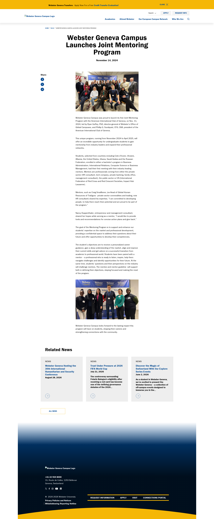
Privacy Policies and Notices (58, 500)
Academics (110, 19)
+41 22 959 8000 (53, 477)
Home (47, 28)
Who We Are (177, 19)
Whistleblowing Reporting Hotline (60, 503)
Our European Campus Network (153, 19)
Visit (134, 497)
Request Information (102, 497)
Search (151, 13)
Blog (52, 28)
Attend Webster (127, 19)
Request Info (181, 13)
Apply (165, 13)
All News (53, 411)
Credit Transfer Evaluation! (106, 5)
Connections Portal (154, 497)
